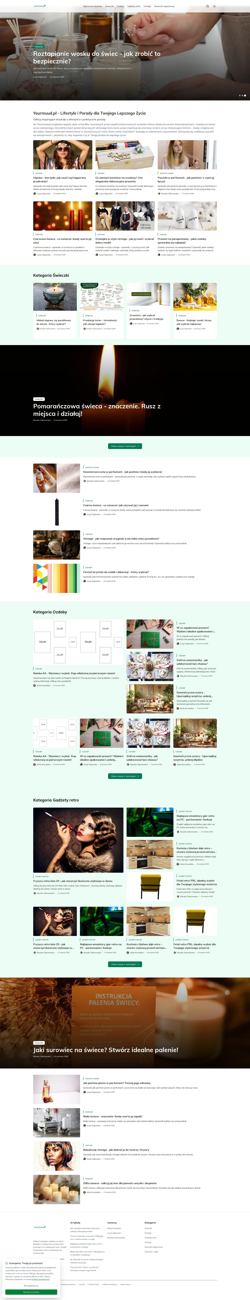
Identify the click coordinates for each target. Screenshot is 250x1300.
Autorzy (112, 1222)
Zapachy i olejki (166, 173)
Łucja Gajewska (40, 77)
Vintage (147, 6)
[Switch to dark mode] (214, 6)
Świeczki (109, 6)
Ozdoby (120, 6)
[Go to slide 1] (240, 95)
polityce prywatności (40, 1279)
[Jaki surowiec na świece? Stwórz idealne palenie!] (125, 1023)
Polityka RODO (93, 1284)
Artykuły (75, 1222)
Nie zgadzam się (31, 1286)
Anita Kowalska (114, 1228)
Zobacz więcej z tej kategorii (123, 446)
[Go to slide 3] (245, 96)
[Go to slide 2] (242, 95)
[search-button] (207, 6)
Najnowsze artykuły (92, 6)
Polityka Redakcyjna (109, 1284)
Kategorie (150, 1222)
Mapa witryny (125, 1284)
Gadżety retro (133, 6)
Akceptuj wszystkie (31, 1292)
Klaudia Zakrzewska (42, 420)
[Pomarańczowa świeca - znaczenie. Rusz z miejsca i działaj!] (125, 390)
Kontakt (82, 1284)
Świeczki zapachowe (164, 6)
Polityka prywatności (68, 1284)
